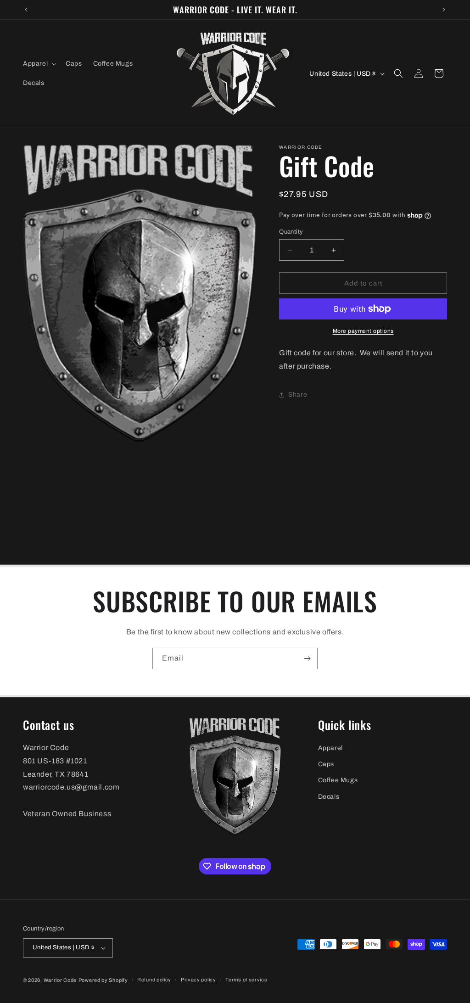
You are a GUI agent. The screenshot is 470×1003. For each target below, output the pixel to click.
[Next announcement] (444, 9)
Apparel (330, 748)
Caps (326, 764)
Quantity (291, 232)
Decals (329, 796)
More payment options (363, 331)
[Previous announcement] (26, 9)
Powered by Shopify (103, 980)
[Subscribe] (307, 658)
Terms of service (246, 979)
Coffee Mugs (338, 780)
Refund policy (154, 979)
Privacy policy (198, 979)
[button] (38, 63)
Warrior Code (60, 980)
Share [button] (297, 394)
